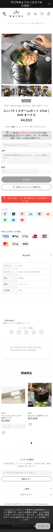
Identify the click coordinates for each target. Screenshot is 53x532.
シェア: (4, 209)
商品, (34, 106)
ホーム (10, 23)
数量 (3, 167)
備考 (3, 151)
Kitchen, (27, 106)
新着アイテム (43, 106)
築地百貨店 (16, 14)
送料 (13, 127)
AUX (3, 413)
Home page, (16, 106)
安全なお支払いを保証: (11, 231)
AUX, (6, 106)
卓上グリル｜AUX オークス (38, 416)
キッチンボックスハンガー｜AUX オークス (12, 417)
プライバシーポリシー (21, 526)
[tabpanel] (13, 410)
